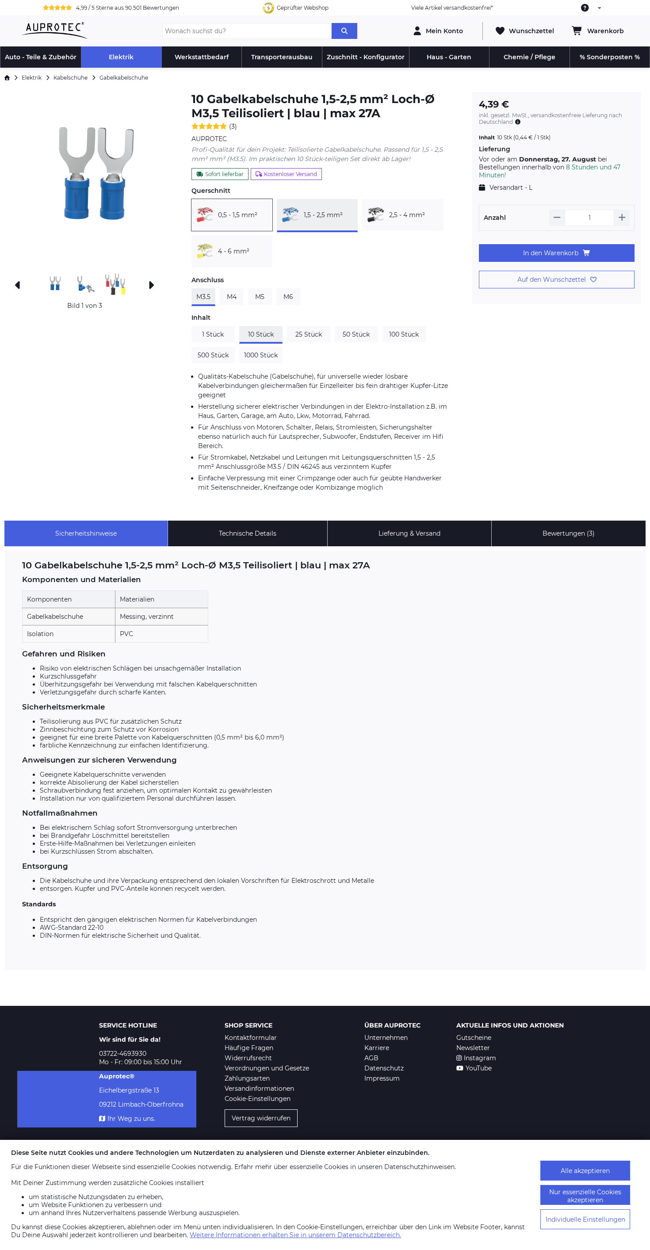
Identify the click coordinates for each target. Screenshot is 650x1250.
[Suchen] (344, 31)
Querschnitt (210, 191)
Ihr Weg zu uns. (131, 1119)
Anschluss (207, 280)
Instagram (480, 1058)
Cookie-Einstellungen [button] (258, 1099)
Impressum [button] (382, 1078)
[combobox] (591, 8)
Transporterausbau (282, 57)
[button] (85, 181)
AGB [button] (371, 1058)
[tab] (86, 533)
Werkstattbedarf (202, 57)
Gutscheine (473, 1038)
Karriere (376, 1048)
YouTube (479, 1068)
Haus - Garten (449, 57)
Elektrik (121, 57)
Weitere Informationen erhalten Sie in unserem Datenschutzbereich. (295, 1235)
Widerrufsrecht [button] (248, 1058)
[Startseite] (7, 77)
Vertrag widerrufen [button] (261, 1118)
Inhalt (200, 318)
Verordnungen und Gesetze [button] (267, 1068)
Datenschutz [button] (384, 1068)
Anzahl (495, 218)
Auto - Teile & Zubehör (40, 57)
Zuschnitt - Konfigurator (366, 57)
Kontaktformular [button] (251, 1038)
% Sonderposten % (610, 57)
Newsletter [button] (473, 1048)
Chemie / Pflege (529, 57)
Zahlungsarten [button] (247, 1078)
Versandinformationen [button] (259, 1089)
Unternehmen (386, 1038)
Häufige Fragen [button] (249, 1048)
